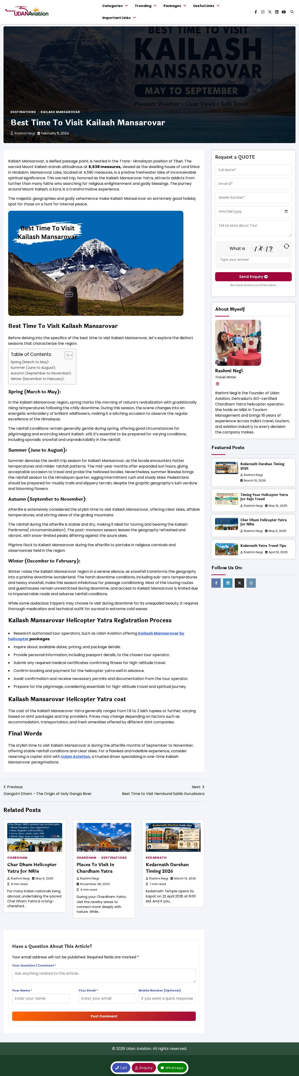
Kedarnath (156, 858)
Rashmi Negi (24, 133)
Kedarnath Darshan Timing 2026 (167, 868)
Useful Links (203, 6)
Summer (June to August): (33, 367)
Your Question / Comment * (34, 965)
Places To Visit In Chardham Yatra (95, 868)
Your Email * (88, 990)
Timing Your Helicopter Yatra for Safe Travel (264, 497)
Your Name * (22, 990)
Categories (112, 6)
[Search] (291, 11)
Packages (172, 6)
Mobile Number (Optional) (160, 990)
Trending (143, 6)
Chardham (17, 858)
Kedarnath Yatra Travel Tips (263, 545)
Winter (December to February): (37, 378)
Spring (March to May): (30, 362)
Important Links (116, 17)
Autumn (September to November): (41, 373)
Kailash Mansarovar (60, 112)
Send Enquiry (251, 276)
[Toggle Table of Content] (66, 355)
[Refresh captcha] (286, 246)
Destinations (23, 112)
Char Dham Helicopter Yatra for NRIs (32, 868)
